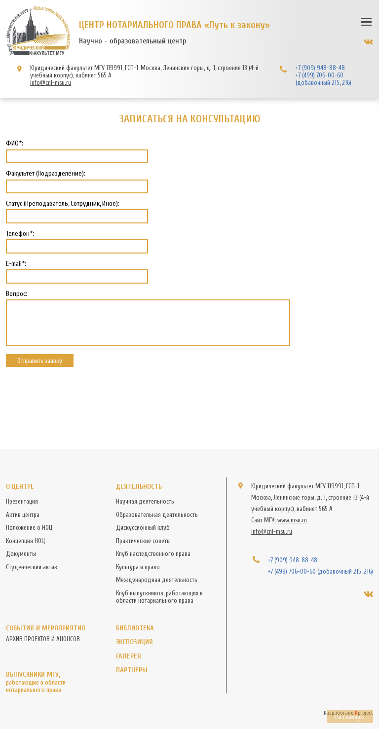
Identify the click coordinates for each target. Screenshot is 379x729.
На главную (350, 717)
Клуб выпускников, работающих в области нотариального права (159, 596)
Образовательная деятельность (157, 514)
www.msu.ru (292, 520)
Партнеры (132, 670)
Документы (21, 553)
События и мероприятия (45, 628)
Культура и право (138, 567)
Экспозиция (134, 642)
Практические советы (143, 541)
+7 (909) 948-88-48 (320, 68)
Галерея (128, 656)
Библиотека (135, 628)
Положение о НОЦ (29, 527)
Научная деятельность (145, 501)
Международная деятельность (156, 579)
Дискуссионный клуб (143, 527)
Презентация (22, 501)
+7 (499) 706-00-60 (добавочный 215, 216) (323, 79)
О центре (20, 486)
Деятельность (139, 486)
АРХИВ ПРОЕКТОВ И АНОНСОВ (43, 639)
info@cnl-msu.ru (50, 82)
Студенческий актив (31, 567)
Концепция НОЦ (25, 541)
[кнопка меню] (366, 22)
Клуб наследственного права (153, 553)
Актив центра (22, 514)
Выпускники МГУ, (36, 681)
